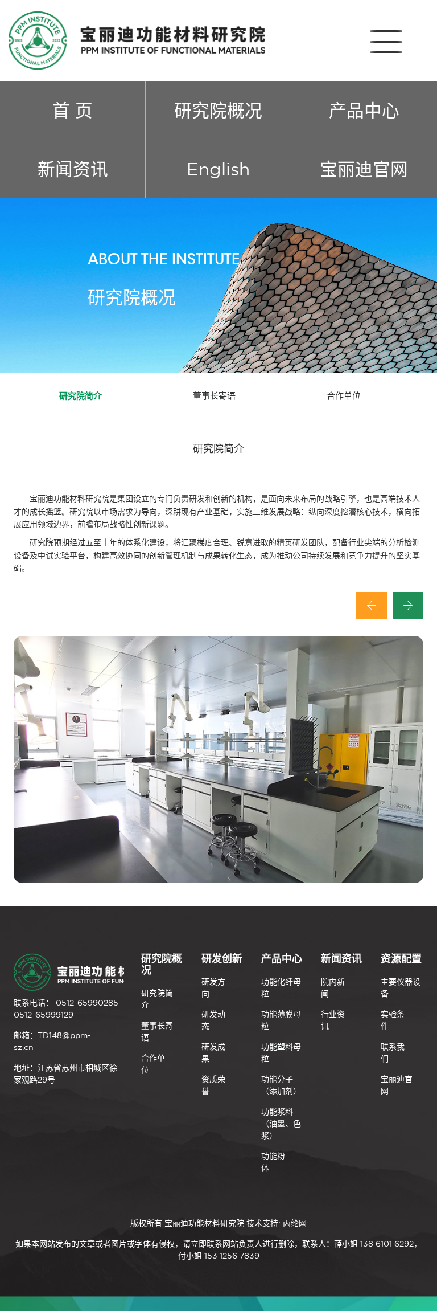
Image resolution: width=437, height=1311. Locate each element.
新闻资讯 (73, 169)
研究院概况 (218, 110)
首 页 (72, 110)
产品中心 (364, 110)
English (218, 169)
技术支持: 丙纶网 (276, 1223)
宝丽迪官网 (364, 169)
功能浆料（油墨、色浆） (281, 1123)
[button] (371, 605)
